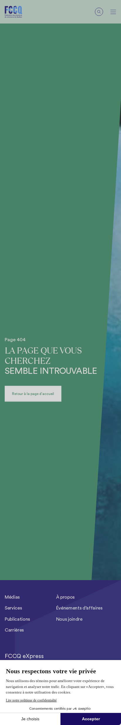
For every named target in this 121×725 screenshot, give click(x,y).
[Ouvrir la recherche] (99, 12)
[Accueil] (18, 12)
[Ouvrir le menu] (113, 12)
